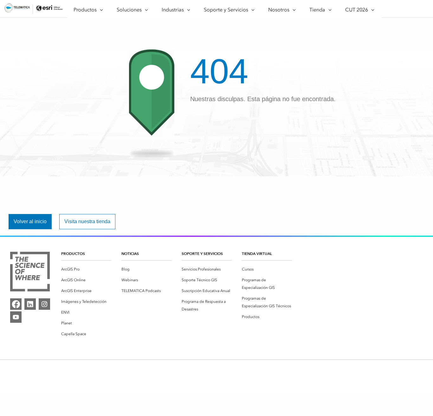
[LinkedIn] (30, 304)
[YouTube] (16, 317)
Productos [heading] (73, 253)
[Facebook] (16, 304)
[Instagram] (44, 304)
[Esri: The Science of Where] (30, 273)
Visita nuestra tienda (87, 221)
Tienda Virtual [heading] (257, 253)
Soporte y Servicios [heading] (202, 253)
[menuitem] (86, 269)
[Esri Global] (17, 9)
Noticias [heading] (130, 253)
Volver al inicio (30, 221)
